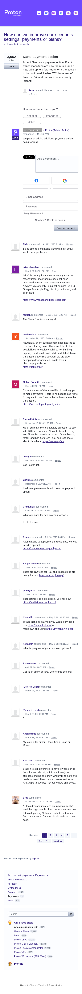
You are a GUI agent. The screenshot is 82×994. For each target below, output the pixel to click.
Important (53, 116)
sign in (35, 858)
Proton (18, 963)
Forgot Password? (33, 213)
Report (69, 244)
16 (47, 841)
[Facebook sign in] (36, 180)
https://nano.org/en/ (53, 441)
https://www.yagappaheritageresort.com (44, 299)
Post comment (66, 228)
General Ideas (21, 931)
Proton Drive (21, 939)
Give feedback (23, 922)
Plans (11, 900)
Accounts (12, 892)
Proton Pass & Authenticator (28, 948)
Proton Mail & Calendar (26, 944)
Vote (11, 66)
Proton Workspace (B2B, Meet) (30, 956)
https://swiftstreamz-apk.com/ (39, 602)
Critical (34, 122)
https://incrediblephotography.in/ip (41, 404)
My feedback (14, 888)
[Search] (71, 914)
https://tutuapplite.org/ (51, 575)
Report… (35, 94)
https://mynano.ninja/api (59, 628)
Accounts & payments (21, 875)
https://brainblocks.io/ (39, 625)
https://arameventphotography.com (42, 548)
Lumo (17, 935)
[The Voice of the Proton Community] (41, 13)
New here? (50, 220)
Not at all (34, 116)
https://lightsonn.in (33, 366)
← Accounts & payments (16, 44)
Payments (41, 875)
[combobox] (39, 914)
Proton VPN (20, 952)
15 (40, 841)
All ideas (12, 884)
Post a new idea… (17, 879)
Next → (57, 841)
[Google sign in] (64, 180)
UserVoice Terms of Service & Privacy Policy (41, 985)
